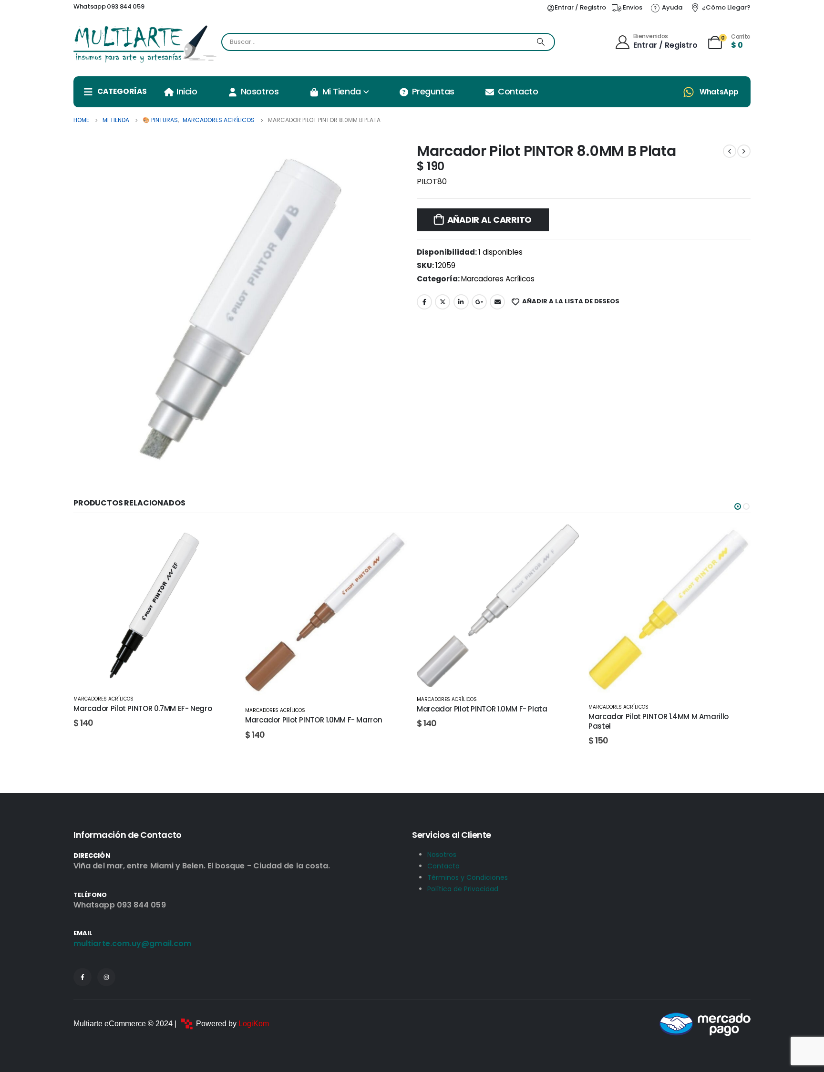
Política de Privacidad (462, 889)
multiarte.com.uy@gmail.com (132, 943)
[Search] (540, 42)
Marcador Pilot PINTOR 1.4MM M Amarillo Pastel (487, 721)
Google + (479, 301)
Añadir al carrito (489, 220)
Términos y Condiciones (467, 877)
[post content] (154, 611)
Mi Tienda (341, 91)
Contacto (518, 91)
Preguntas (433, 91)
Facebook (424, 301)
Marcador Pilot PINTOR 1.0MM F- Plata (310, 709)
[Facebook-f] (82, 977)
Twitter (442, 301)
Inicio (186, 91)
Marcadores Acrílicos (498, 279)
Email (497, 301)
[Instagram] (106, 977)
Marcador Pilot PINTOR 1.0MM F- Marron (141, 720)
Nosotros (259, 91)
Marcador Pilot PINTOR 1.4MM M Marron (656, 720)
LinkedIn (461, 301)
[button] (737, 506)
